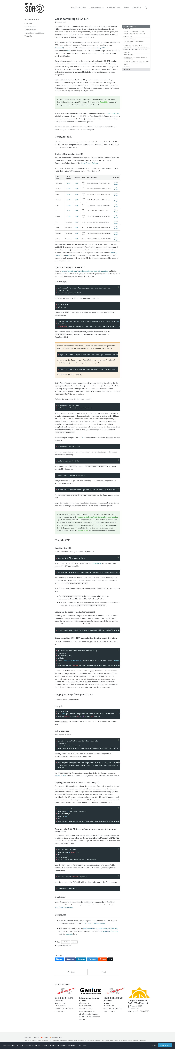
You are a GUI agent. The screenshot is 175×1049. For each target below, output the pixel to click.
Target (116, 184)
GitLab (45, 1037)
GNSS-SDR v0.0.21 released (64, 999)
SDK (76, 183)
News (126, 8)
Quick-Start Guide (78, 8)
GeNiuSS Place (113, 8)
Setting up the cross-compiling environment (134, 42)
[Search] (145, 7)
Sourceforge (56, 1037)
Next (104, 972)
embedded (65, 942)
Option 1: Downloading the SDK (134, 31)
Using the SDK (127, 36)
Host (115, 182)
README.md (83, 531)
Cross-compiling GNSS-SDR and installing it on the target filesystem (136, 46)
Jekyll (61, 1040)
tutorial (74, 942)
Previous (71, 972)
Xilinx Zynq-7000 (98, 48)
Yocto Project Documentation (93, 923)
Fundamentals (30, 27)
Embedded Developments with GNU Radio (100, 928)
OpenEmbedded (112, 113)
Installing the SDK (130, 39)
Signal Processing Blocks (35, 33)
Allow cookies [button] (165, 1045)
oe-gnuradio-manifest (109, 931)
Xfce (82, 437)
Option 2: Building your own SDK (134, 33)
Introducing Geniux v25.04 (89, 999)
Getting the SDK (128, 28)
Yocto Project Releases (90, 163)
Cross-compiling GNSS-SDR (72, 18)
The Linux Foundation (64, 907)
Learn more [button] (82, 1045)
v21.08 (68, 183)
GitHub (36, 1037)
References (126, 69)
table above (96, 563)
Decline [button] (153, 1045)
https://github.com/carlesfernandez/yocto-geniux (98, 517)
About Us (136, 8)
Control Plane (30, 30)
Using (126, 52)
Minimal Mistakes (68, 1040)
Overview (28, 23)
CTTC (50, 1040)
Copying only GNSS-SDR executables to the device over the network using (136, 63)
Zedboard (59, 48)
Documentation (97, 8)
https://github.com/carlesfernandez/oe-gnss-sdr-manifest (85, 271)
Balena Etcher (60, 776)
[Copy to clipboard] (118, 287)
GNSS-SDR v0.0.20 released (113, 999)
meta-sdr (69, 934)
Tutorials (28, 36)
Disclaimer (126, 67)
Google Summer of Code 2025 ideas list (138, 1001)
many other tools (81, 1040)
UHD (112, 253)
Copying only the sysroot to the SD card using (135, 58)
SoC (68, 50)
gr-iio (68, 255)
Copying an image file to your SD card (135, 49)
